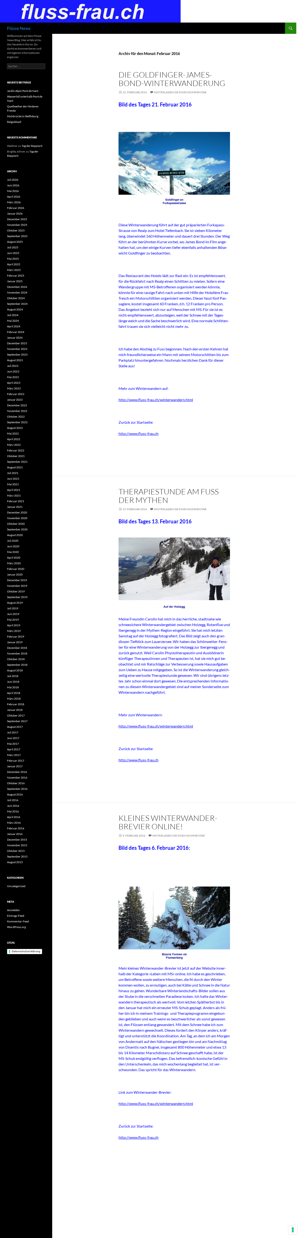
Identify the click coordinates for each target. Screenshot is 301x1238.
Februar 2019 (15, 636)
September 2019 (17, 597)
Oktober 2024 (16, 298)
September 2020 (17, 529)
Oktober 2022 (16, 416)
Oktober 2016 (16, 783)
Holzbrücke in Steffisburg (22, 116)
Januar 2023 (15, 399)
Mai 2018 (13, 687)
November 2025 (17, 225)
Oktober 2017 (16, 715)
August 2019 (15, 602)
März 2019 (14, 631)
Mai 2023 (13, 377)
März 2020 (14, 563)
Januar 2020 (15, 574)
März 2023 (14, 388)
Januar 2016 (15, 834)
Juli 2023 (12, 366)
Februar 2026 (15, 208)
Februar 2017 (15, 760)
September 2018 (17, 664)
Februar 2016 (15, 828)
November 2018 (17, 653)
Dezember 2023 (17, 343)
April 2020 (13, 557)
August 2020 (15, 535)
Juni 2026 (13, 185)
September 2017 (17, 721)
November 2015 (17, 845)
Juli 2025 (12, 247)
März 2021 (14, 495)
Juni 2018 (13, 681)
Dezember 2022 (17, 405)
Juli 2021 (12, 473)
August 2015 (15, 862)
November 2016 (17, 777)
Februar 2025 (15, 275)
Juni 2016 (13, 805)
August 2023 (15, 360)
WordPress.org (16, 927)
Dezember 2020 (17, 512)
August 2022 (15, 428)
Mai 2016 (13, 811)
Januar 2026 (15, 213)
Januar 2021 (15, 507)
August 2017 (15, 727)
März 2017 (14, 755)
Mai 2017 (13, 743)
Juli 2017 (12, 732)
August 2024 (15, 309)
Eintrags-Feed (15, 915)
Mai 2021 (13, 484)
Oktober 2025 (16, 230)
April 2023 (13, 382)
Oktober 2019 (16, 591)
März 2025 (14, 270)
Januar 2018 (15, 710)
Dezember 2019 (17, 580)
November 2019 (17, 586)
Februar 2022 (15, 450)
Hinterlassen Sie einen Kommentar (180, 92)
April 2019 (13, 625)
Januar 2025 (15, 281)
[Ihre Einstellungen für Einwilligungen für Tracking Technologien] (292, 1229)
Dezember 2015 (17, 839)
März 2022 (14, 445)
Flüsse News (19, 28)
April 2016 (13, 817)
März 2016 (14, 822)
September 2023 (17, 354)
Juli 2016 (12, 800)
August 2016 (15, 794)
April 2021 (13, 490)
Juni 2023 (13, 371)
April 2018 (13, 693)
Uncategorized (16, 886)
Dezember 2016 (17, 772)
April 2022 (13, 439)
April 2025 (13, 264)
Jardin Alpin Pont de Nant (22, 91)
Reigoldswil (14, 122)
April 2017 (13, 749)
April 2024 (13, 326)
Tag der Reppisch (32, 146)
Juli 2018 (12, 676)
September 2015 (17, 856)
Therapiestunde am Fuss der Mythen (169, 496)
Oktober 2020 (16, 523)
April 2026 (13, 196)
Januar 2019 (15, 642)
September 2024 (17, 304)
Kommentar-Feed (18, 921)
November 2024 (17, 292)
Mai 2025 (13, 258)
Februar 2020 (15, 569)
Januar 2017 (15, 766)
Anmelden (13, 910)
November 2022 (17, 411)
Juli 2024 (12, 315)
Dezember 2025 (17, 219)
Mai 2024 (13, 320)
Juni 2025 (13, 253)
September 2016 (17, 789)
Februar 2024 (15, 332)
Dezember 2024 (17, 287)
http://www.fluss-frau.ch (138, 433)
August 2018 (15, 670)
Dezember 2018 (17, 648)
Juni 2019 (13, 614)
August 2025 (15, 241)
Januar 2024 (15, 337)
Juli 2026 (12, 179)
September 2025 (17, 236)
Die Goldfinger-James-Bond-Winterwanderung (172, 79)
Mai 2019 (13, 619)
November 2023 (17, 349)
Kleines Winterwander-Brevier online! (168, 822)
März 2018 (14, 698)
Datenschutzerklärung (26, 951)
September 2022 (17, 422)
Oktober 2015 (16, 851)
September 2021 (17, 461)
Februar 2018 (15, 704)
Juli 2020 (12, 540)
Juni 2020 (13, 546)
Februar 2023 (15, 394)
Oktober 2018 (16, 659)
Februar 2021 (15, 501)
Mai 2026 (13, 191)
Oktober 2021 (16, 456)
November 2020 (17, 518)
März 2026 (14, 202)
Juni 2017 (13, 738)
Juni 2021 (13, 478)
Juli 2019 (12, 608)
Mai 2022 (13, 433)
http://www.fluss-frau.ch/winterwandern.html (156, 399)
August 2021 (15, 467)
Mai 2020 (13, 552)
